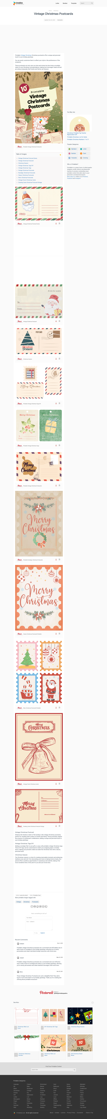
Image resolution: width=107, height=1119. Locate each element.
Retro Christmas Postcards (25, 177)
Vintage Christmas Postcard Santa (27, 158)
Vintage (18, 902)
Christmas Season (23, 163)
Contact (57, 1112)
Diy (28, 1092)
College (29, 1090)
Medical (69, 1097)
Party (28, 1101)
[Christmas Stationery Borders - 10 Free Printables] (26, 1034)
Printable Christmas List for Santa (77, 137)
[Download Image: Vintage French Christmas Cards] (59, 784)
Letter (57, 3)
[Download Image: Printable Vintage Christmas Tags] (59, 445)
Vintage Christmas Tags (24, 168)
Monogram (17, 1099)
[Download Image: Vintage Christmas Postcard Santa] (59, 223)
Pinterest (85, 176)
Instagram (78, 178)
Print (15, 1103)
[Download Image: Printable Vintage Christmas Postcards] (59, 485)
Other (68, 1099)
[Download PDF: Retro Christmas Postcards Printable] (56, 708)
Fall (54, 1092)
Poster (69, 1101)
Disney (16, 1092)
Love (54, 1097)
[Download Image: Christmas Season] (59, 359)
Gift (15, 1095)
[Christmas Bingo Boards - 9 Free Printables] (80, 1007)
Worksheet (43, 1084)
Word (55, 1088)
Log (41, 1097)
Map (68, 1107)
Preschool (83, 1101)
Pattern (29, 1084)
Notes (28, 1099)
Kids (68, 1095)
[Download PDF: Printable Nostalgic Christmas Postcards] (56, 560)
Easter (42, 1092)
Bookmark (30, 1088)
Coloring (42, 1090)
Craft (54, 1090)
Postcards (35, 902)
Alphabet (82, 1084)
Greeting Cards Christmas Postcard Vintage (30, 182)
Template (73, 3)
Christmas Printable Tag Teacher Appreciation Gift (76, 133)
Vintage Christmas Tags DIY (25, 165)
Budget (69, 1088)
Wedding (29, 1107)
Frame (82, 1092)
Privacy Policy (71, 1112)
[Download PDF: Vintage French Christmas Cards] (56, 784)
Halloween (30, 1095)
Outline (82, 1099)
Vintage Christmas (26, 55)
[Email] (34, 908)
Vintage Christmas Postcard (26, 160)
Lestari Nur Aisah (24, 895)
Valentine (69, 1105)
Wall (15, 1107)
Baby (28, 1086)
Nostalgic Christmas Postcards (26, 173)
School (42, 1103)
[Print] (37, 908)
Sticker (82, 1103)
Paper (15, 1101)
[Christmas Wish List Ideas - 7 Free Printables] (53, 1034)
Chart (54, 1107)
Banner (42, 1086)
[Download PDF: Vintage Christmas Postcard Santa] (56, 223)
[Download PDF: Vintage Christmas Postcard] (56, 321)
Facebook (70, 178)
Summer (16, 1105)
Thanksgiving (57, 1105)
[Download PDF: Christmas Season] (56, 359)
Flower (69, 1092)
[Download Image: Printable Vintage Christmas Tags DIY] (59, 403)
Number (65, 3)
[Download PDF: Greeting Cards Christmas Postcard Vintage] (56, 826)
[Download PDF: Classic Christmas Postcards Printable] (56, 634)
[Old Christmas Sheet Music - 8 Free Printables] (80, 1034)
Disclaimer (80, 1112)
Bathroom (56, 1086)
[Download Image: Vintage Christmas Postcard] (59, 321)
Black (15, 1088)
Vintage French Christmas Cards (27, 180)
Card (54, 1084)
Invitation (42, 1095)
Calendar (16, 1084)
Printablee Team (37, 895)
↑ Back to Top (89, 1112)
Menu (81, 1097)
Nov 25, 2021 (60, 971)
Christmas (27, 902)
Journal (55, 1095)
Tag (28, 1105)
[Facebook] (32, 908)
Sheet (55, 1103)
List (28, 1097)
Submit (43, 933)
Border (42, 1088)
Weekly (42, 1107)
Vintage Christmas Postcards (26, 170)
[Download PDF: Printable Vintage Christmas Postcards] (56, 485)
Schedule (29, 1103)
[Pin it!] (19, 146)
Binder (68, 1086)
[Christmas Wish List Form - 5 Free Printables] (26, 1007)
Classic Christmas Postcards (26, 175)
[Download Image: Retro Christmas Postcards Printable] (59, 708)
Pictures (42, 1101)
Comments (60, 20)
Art (14, 1086)
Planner (55, 1101)
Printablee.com (20, 1113)
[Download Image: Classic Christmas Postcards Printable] (59, 634)
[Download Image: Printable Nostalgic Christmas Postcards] (59, 560)
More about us (71, 176)
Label (81, 1095)
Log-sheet (83, 1107)
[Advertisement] (53, 38)
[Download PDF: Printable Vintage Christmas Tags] (56, 445)
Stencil (69, 1103)
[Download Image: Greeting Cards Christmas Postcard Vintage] (59, 826)
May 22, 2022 (60, 957)
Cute (68, 1090)
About (51, 1112)
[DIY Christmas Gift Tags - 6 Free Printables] (53, 1007)
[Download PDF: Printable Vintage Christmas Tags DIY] (56, 403)
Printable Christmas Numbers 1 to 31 (78, 139)
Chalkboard (83, 1088)
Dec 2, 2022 (60, 943)
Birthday (82, 1086)
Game (68, 1084)
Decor (82, 1090)
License (63, 1112)
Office (55, 1099)
